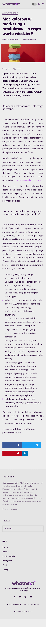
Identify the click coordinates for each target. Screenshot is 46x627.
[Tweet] (31, 445)
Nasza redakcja (14, 605)
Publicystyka (8, 556)
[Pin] (12, 453)
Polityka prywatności (23, 612)
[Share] (12, 445)
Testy (5, 570)
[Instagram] (25, 597)
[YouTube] (31, 597)
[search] (40, 529)
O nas (26, 605)
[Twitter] (20, 597)
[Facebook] (14, 597)
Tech (4, 565)
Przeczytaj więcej (10, 509)
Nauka (5, 552)
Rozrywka (7, 560)
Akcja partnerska (10, 13)
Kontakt (35, 605)
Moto (5, 547)
